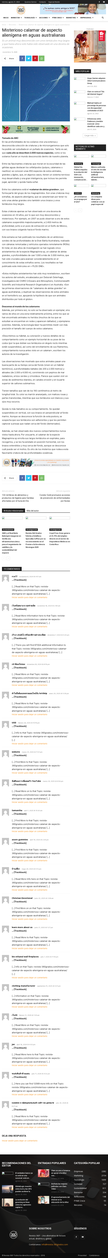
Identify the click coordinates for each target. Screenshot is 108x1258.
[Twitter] (29, 58)
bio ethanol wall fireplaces (25, 956)
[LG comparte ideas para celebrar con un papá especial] (98, 189)
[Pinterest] (35, 58)
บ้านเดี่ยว (16, 868)
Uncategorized (31, 530)
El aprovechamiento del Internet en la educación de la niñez (60, 1199)
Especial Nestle (54, 2)
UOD (14, 722)
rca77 (14, 576)
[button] (102, 17)
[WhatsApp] (41, 58)
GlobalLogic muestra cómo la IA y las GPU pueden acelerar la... (23, 1188)
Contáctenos (94, 1255)
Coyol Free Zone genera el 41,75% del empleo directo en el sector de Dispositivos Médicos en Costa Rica (59, 538)
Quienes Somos (30, 2)
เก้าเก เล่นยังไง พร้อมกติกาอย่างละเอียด (29, 634)
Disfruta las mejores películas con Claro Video (59, 1186)
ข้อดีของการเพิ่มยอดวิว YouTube (26, 781)
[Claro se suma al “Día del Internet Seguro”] (79, 94)
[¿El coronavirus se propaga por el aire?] (81, 189)
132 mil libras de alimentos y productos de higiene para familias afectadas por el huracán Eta (18, 498)
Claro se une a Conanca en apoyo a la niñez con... (60, 1173)
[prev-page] (3, 558)
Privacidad (82, 1255)
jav (13, 1044)
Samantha (17, 810)
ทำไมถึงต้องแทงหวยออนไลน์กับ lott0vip (29, 693)
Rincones (12, 24)
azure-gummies (20, 839)
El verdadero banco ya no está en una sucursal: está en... (24, 1175)
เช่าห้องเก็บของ (18, 664)
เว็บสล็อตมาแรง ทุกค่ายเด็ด (23, 605)
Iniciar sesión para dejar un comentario (29, 597)
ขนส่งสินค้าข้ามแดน (21, 1073)
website (16, 751)
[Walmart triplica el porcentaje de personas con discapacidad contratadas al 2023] (79, 106)
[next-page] (8, 558)
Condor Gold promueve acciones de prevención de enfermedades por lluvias (55, 498)
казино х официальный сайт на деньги (33, 1102)
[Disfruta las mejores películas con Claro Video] (43, 1186)
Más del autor (33, 511)
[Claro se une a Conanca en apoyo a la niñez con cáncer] (43, 1173)
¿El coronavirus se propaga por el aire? (80, 199)
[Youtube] (104, 2)
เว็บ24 (14, 1015)
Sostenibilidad (8, 530)
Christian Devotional (22, 898)
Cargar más (89, 135)
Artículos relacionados (13, 511)
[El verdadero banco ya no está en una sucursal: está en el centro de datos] (7, 1176)
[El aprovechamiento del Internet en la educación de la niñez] (43, 1200)
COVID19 (78, 193)
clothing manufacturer (23, 985)
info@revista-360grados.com (55, 1244)
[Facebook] (99, 2)
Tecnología (96, 164)
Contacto (42, 2)
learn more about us (22, 927)
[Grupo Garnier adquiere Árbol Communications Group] (79, 81)
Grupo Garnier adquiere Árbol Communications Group (96, 80)
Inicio (5, 18)
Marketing (78, 164)
